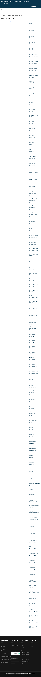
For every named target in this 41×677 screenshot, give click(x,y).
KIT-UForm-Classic (32, 313)
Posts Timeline (31, 431)
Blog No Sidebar (32, 102)
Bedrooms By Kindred (32, 90)
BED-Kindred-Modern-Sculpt (33, 61)
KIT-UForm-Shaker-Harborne (34, 375)
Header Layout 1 (32, 158)
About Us (30, 23)
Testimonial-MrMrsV (32, 555)
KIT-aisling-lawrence (32, 205)
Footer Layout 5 (31, 144)
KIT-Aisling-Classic (32, 191)
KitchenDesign (31, 390)
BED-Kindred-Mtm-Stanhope (33, 65)
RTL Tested (31, 452)
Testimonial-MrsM (32, 569)
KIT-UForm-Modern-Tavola (33, 349)
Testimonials (31, 609)
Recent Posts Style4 (32, 450)
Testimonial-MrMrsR (32, 548)
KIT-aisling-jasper (32, 200)
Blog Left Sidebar (32, 100)
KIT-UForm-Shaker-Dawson (33, 368)
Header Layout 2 (32, 160)
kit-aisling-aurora (32, 184)
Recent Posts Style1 (32, 441)
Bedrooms (31, 84)
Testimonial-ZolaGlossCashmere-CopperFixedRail (32, 602)
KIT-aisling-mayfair (32, 207)
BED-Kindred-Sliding (32, 70)
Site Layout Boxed (32, 462)
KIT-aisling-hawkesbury (33, 198)
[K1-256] (14, 24)
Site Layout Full (31, 464)
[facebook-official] (12, 661)
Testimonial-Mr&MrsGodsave (33, 519)
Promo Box (31, 436)
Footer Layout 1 (31, 135)
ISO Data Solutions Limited (16, 673)
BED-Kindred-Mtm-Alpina (33, 63)
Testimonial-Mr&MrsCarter (33, 514)
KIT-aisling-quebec (32, 216)
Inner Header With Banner (33, 172)
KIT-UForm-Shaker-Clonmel (33, 366)
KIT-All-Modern (31, 230)
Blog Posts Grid (31, 104)
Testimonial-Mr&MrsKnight (33, 521)
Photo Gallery (31, 418)
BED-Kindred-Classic (32, 40)
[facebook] (37, 6)
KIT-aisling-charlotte (32, 188)
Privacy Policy (31, 434)
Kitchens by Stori (32, 399)
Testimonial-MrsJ (32, 565)
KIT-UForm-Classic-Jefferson (33, 315)
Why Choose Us (31, 629)
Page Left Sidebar (32, 411)
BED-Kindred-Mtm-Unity (33, 68)
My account (31, 401)
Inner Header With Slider (33, 177)
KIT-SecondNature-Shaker (33, 284)
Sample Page (31, 455)
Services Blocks (31, 459)
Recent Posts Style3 (32, 448)
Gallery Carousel (31, 151)
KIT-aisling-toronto (32, 223)
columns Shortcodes (32, 121)
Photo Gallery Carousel (33, 420)
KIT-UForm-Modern (32, 334)
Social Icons (31, 471)
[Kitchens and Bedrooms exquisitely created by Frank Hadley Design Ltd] (11, 8)
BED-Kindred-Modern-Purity (33, 58)
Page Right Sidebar (32, 415)
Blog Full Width (31, 97)
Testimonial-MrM (32, 531)
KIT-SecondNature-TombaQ (33, 308)
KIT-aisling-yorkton (32, 228)
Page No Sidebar (32, 413)
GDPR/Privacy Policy (4, 662)
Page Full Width (31, 408)
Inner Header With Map (33, 174)
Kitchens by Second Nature (33, 397)
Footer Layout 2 (32, 137)
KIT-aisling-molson (32, 209)
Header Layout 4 (32, 165)
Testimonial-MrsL (32, 567)
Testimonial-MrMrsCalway (33, 538)
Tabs (30, 473)
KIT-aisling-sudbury (32, 219)
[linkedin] (39, 6)
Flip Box (30, 130)
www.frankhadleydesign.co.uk (6, 659)
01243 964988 (33, 6)
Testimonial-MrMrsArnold (33, 535)
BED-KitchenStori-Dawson (33, 75)
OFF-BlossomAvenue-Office (33, 404)
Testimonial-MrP (31, 558)
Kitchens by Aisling (32, 392)
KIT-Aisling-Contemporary (33, 193)
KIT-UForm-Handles (32, 320)
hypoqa (30, 170)
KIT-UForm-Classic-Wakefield (33, 317)
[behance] (12, 663)
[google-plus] (14, 663)
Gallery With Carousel (32, 156)
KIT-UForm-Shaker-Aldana (33, 361)
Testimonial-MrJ (31, 526)
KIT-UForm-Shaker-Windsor (33, 387)
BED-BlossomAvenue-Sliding (33, 34)
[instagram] (16, 661)
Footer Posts (31, 146)
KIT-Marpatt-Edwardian (33, 237)
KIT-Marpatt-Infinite (32, 242)
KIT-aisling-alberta (32, 181)
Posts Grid (31, 427)
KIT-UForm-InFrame (32, 322)
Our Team (30, 406)
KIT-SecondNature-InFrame (33, 257)
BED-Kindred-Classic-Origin (33, 46)
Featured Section (32, 128)
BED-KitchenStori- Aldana (33, 72)
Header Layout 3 (32, 163)
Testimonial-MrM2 (32, 533)
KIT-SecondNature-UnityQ (33, 310)
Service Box (31, 457)
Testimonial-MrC (31, 524)
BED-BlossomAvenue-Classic (33, 28)
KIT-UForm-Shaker (32, 359)
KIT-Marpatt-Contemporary (33, 235)
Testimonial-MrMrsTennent (33, 553)
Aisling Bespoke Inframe (33, 25)
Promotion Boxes (32, 438)
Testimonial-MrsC (32, 560)
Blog (30, 95)
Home (30, 167)
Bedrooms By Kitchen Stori (33, 93)
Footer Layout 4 (32, 142)
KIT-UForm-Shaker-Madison (33, 381)
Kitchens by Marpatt (32, 394)
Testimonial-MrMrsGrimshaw (33, 542)
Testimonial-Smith (32, 574)
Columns (30, 119)
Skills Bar (30, 466)
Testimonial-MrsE (32, 562)
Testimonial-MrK (31, 528)
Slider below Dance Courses (33, 469)
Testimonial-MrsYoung (32, 572)
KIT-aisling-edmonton (32, 195)
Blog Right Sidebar (32, 109)
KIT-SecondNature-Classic (33, 248)
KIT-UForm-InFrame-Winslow (33, 332)
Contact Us (31, 123)
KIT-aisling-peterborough (33, 214)
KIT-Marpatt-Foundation (33, 239)
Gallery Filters (31, 153)
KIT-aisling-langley (32, 202)
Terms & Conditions (32, 476)
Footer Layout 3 (31, 139)
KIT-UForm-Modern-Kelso (33, 340)
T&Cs (2, 665)
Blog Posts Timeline (32, 107)
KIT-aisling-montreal (32, 212)
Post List (30, 422)
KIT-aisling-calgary (32, 186)
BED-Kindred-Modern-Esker (33, 54)
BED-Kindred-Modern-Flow (33, 56)
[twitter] (14, 661)
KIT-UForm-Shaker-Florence (33, 371)
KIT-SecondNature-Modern (33, 263)
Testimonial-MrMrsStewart (33, 551)
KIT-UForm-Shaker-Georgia (33, 373)
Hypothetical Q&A (15, 645)
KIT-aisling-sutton (32, 221)
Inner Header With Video (33, 179)
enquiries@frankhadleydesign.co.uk (6, 656)
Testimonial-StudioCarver (33, 594)
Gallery (30, 149)
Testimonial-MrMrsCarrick (33, 540)
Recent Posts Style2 (32, 445)
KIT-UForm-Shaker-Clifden (33, 364)
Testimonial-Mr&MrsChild (33, 517)
